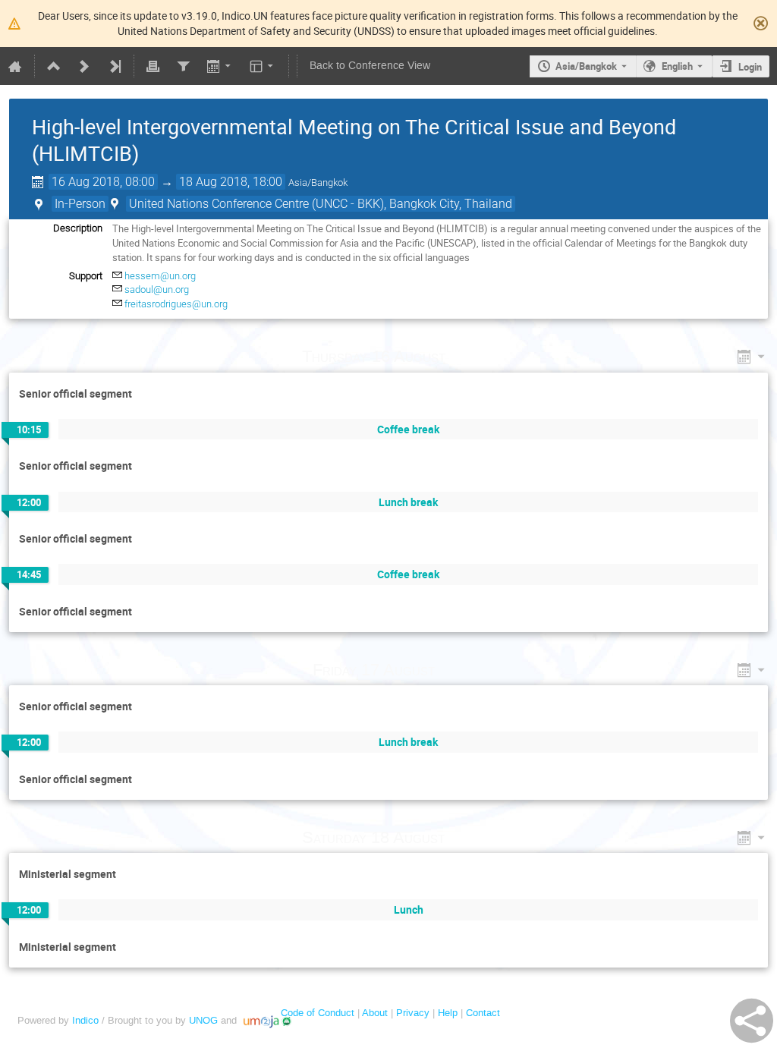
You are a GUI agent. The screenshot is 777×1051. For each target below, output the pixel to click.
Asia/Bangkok (586, 66)
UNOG (203, 1020)
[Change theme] (263, 66)
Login (750, 67)
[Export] (219, 66)
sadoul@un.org (156, 289)
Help (448, 1012)
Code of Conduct (317, 1012)
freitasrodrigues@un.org (176, 304)
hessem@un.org (160, 276)
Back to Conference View (370, 65)
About (375, 1012)
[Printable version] (153, 66)
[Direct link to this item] (466, 356)
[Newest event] (114, 66)
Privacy (412, 1012)
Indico (85, 1020)
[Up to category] (54, 66)
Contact (483, 1012)
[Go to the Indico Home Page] (15, 66)
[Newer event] (84, 66)
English (677, 66)
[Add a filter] (183, 66)
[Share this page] (751, 1020)
